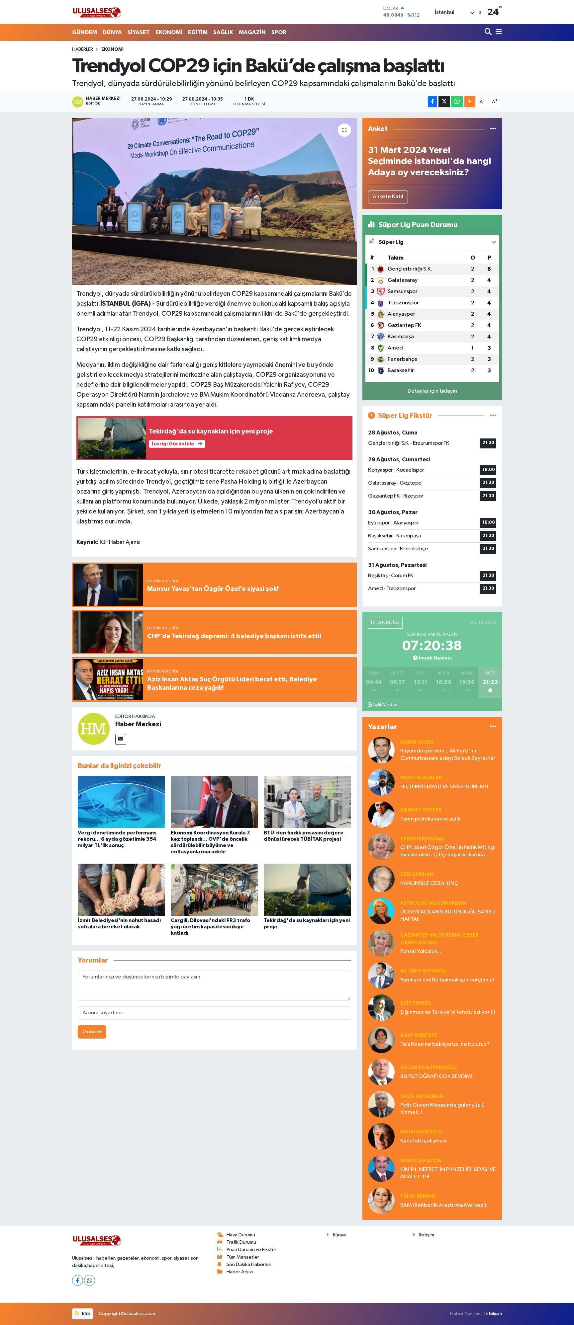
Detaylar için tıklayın (432, 391)
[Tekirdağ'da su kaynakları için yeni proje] (307, 890)
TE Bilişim (492, 1313)
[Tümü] (493, 129)
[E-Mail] (120, 739)
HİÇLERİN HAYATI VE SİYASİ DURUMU (444, 787)
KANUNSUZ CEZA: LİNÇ (429, 883)
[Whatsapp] (89, 1280)
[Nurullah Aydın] (381, 1168)
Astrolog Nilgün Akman (433, 903)
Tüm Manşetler (243, 1257)
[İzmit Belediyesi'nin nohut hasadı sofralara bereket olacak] (121, 890)
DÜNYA (112, 32)
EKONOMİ (168, 32)
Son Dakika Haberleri (249, 1264)
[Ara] (489, 32)
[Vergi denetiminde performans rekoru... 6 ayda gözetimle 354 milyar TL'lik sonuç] (121, 802)
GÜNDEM (84, 32)
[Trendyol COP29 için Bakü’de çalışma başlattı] (214, 201)
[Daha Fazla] (469, 101)
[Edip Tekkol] (381, 1007)
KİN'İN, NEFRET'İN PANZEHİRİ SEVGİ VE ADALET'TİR (448, 1173)
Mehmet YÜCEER (420, 810)
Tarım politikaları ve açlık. (431, 819)
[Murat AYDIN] (381, 750)
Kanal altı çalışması (423, 1141)
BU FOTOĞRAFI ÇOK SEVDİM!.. (437, 1076)
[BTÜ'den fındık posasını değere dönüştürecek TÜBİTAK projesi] (307, 802)
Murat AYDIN (416, 742)
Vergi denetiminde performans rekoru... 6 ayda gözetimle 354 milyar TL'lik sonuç (117, 839)
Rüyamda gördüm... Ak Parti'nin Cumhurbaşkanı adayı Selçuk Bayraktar (447, 754)
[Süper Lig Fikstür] (493, 416)
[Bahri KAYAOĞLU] (381, 1136)
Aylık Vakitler (385, 704)
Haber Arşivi (240, 1271)
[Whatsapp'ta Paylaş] (457, 101)
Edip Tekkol (415, 1003)
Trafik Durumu (241, 1242)
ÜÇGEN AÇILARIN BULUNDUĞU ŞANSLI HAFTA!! (447, 915)
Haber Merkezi (138, 724)
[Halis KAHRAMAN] (381, 1104)
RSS (85, 1313)
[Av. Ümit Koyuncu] (381, 975)
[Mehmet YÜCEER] (381, 814)
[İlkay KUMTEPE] (381, 1040)
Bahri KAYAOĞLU (421, 1132)
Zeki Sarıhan (416, 874)
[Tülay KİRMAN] (381, 1201)
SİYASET (139, 32)
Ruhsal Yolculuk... (420, 951)
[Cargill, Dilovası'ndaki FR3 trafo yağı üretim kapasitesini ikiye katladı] (214, 890)
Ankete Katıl (388, 196)
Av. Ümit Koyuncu (422, 971)
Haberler (82, 49)
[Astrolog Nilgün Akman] (381, 911)
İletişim (426, 1234)
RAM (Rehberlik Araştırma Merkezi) (443, 1205)
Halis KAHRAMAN (421, 1096)
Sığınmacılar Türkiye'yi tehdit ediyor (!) (447, 1012)
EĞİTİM (198, 32)
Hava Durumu (241, 1234)
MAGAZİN (252, 32)
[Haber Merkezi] (94, 729)
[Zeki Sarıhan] (381, 879)
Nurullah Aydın (420, 1160)
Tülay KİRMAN (417, 1196)
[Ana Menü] (497, 32)
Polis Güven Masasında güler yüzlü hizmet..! (442, 1108)
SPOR (278, 32)
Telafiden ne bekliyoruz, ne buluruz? (445, 1044)
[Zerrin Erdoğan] (381, 846)
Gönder (92, 1032)
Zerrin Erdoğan (422, 838)
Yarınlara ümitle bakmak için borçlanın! (447, 980)
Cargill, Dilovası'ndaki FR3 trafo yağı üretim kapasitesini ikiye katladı (210, 927)
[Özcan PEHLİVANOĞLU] (381, 1072)
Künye (339, 1234)
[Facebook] (77, 1280)
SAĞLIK (223, 32)
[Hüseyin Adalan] (381, 782)
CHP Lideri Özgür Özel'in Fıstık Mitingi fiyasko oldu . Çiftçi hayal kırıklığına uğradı (448, 851)
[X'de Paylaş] (444, 101)
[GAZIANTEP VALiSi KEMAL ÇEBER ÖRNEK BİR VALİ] (381, 943)
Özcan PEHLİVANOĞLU (428, 1067)
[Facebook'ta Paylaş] (432, 101)
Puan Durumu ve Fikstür (251, 1249)
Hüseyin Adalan (421, 777)
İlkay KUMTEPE (418, 1035)
